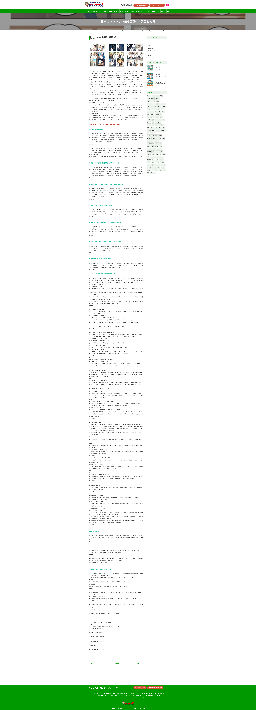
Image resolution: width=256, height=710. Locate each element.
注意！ (153, 154)
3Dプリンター (149, 125)
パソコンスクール (150, 111)
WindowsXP (161, 159)
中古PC (152, 98)
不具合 (148, 109)
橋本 (158, 109)
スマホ (155, 167)
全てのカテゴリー (152, 41)
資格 (93, 658)
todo (158, 130)
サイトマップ (158, 698)
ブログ (109, 658)
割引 (148, 127)
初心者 (90, 658)
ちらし (159, 119)
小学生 (155, 125)
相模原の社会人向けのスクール (97, 641)
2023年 (160, 127)
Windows (164, 106)
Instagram (149, 154)
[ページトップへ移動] (165, 687)
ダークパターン (150, 140)
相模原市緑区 (149, 117)
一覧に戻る (116, 663)
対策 (151, 127)
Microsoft (159, 106)
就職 (154, 172)
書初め (160, 164)
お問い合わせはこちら (141, 5)
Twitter (157, 154)
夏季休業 (157, 162)
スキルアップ (149, 106)
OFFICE (161, 95)
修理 (148, 132)
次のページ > (139, 663)
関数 (159, 111)
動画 (160, 170)
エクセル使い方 (155, 95)
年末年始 (156, 146)
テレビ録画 (159, 148)
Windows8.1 (157, 98)
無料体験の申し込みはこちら (157, 5)
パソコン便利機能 (150, 143)
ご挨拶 (155, 106)
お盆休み (155, 127)
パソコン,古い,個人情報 (155, 156)
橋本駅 (161, 146)
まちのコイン (156, 117)
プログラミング (102, 658)
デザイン (159, 138)
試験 (162, 109)
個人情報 (149, 159)
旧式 (161, 156)
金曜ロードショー (156, 151)
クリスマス (155, 164)
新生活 (153, 159)
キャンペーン (153, 109)
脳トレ (156, 103)
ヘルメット (149, 119)
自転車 (161, 117)
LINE (161, 151)
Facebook (163, 154)
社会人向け (97, 658)
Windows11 (154, 138)
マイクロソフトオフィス (151, 130)
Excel (156, 111)
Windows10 (149, 138)
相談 (153, 122)
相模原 (164, 164)
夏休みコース (157, 122)
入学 (157, 159)
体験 (158, 167)
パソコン (149, 122)
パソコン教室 (149, 167)
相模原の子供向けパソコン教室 (97, 649)
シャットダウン (158, 143)
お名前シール (149, 148)
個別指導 (162, 167)
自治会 (163, 125)
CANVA (164, 138)
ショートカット (150, 146)
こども (163, 119)
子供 (107, 658)
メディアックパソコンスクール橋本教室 (154, 135)
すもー (159, 125)
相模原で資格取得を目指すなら (97, 637)
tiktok (153, 162)
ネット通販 (157, 140)
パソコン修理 (156, 101)
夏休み (163, 111)
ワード (164, 170)
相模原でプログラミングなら (96, 645)
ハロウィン (149, 164)
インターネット (155, 170)
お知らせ (162, 162)
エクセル (149, 170)
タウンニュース (150, 103)
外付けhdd (149, 151)
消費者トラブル (158, 114)
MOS (148, 172)
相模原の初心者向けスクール (96, 632)
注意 (148, 156)
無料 (154, 148)
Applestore (149, 95)
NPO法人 (154, 119)
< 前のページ (93, 663)
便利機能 (162, 130)
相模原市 (152, 114)
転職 (151, 172)
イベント (149, 162)
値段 (151, 132)
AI (164, 109)
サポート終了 (149, 101)
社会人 (164, 103)
